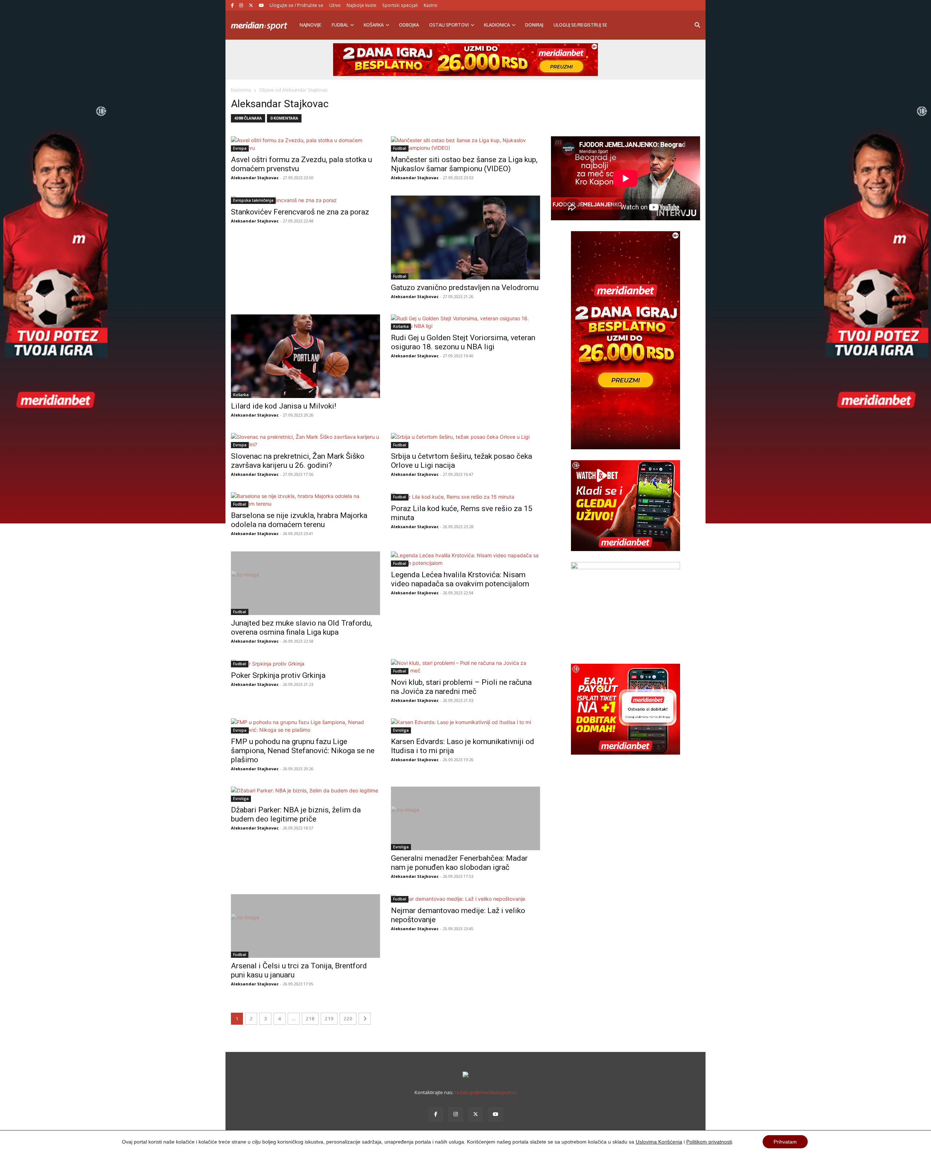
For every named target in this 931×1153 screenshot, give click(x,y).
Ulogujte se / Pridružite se (296, 5)
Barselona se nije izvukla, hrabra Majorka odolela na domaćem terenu (299, 520)
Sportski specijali (400, 5)
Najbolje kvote (361, 5)
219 (329, 1018)
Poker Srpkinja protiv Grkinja (278, 675)
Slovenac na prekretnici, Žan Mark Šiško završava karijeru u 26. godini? (297, 461)
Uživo (335, 5)
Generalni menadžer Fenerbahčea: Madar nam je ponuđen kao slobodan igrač (459, 863)
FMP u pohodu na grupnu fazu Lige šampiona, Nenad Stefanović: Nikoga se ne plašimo (303, 750)
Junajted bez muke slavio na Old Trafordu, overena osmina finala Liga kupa (301, 627)
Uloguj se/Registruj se (580, 25)
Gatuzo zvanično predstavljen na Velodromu (465, 287)
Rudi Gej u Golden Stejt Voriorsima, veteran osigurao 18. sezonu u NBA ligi (463, 342)
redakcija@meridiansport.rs (486, 1092)
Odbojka (409, 25)
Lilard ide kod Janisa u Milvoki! (283, 406)
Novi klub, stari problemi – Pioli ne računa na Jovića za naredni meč (461, 687)
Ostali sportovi (449, 25)
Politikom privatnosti (709, 1142)
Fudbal (340, 25)
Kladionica (497, 25)
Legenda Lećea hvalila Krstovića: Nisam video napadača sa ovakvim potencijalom (460, 579)
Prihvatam (785, 1142)
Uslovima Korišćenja (659, 1142)
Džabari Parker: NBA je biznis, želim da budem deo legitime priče (296, 814)
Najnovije (310, 25)
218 (310, 1018)
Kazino (430, 5)
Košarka (374, 25)
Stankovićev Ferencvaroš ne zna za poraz (300, 212)
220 (348, 1018)
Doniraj (534, 25)
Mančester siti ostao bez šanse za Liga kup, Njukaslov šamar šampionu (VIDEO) (464, 164)
